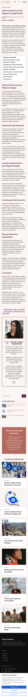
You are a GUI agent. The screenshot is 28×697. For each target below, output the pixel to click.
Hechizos (6, 567)
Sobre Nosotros (8, 671)
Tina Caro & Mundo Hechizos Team (16, 342)
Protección (6, 7)
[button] (18, 2)
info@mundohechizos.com (10, 669)
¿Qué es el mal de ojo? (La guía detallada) (15, 415)
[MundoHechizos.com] (6, 2)
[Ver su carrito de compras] (15, 2)
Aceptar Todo (14, 687)
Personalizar (14, 690)
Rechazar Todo (14, 694)
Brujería (5, 655)
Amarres (5, 653)
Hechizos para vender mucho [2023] (14, 309)
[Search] (24, 396)
